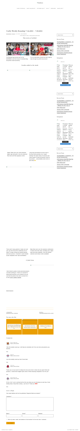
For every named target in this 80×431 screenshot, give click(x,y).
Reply (7, 351)
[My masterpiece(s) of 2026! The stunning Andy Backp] (71, 78)
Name (8, 413)
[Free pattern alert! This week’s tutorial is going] (71, 72)
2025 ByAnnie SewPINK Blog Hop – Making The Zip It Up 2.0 (14, 327)
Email (24, 413)
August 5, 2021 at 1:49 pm (14, 378)
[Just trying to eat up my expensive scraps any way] (59, 78)
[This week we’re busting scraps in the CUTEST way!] (59, 67)
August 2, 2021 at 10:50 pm (14, 366)
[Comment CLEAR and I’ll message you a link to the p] (65, 67)
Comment (9, 396)
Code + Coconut (75, 429)
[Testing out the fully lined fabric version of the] (65, 78)
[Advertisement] (40, 19)
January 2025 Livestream (63, 50)
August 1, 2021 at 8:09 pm (14, 343)
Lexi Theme (69, 429)
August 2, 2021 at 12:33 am (14, 355)
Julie (11, 354)
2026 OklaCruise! (61, 48)
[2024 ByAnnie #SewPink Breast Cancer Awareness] (30, 319)
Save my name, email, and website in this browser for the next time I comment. (27, 419)
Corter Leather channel (15, 277)
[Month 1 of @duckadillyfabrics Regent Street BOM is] (65, 72)
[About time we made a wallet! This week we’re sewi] (59, 72)
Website (40, 413)
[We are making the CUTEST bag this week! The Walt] (71, 67)
